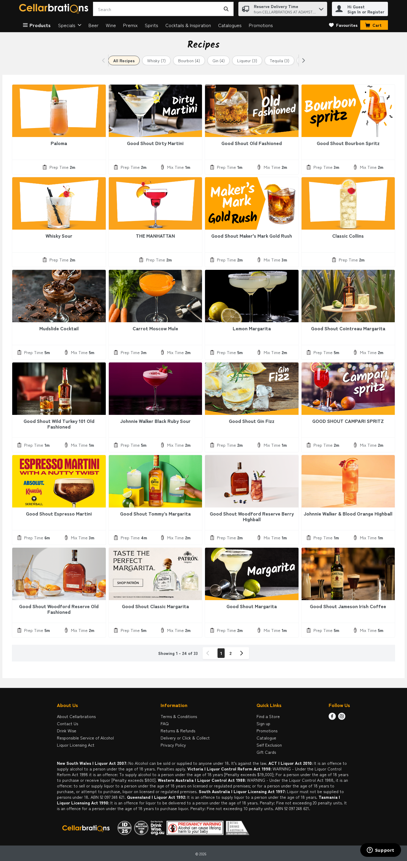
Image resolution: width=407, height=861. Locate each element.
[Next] (302, 60)
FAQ (165, 723)
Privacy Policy (173, 745)
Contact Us (67, 723)
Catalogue (266, 738)
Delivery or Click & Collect (185, 738)
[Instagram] (341, 717)
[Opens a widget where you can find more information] (380, 850)
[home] (55, 9)
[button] (321, 7)
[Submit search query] (226, 9)
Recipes (203, 45)
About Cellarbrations (76, 716)
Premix (130, 25)
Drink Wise (66, 731)
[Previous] (104, 60)
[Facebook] (332, 717)
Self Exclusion (269, 745)
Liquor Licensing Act (75, 745)
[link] (343, 25)
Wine (111, 25)
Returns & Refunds (178, 731)
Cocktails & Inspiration (188, 25)
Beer (93, 25)
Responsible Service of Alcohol (85, 738)
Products (40, 25)
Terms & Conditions (179, 716)
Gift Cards (266, 752)
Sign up (263, 723)
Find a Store (268, 716)
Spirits (151, 25)
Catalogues (230, 25)
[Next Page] (243, 653)
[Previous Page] (209, 653)
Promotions (261, 25)
